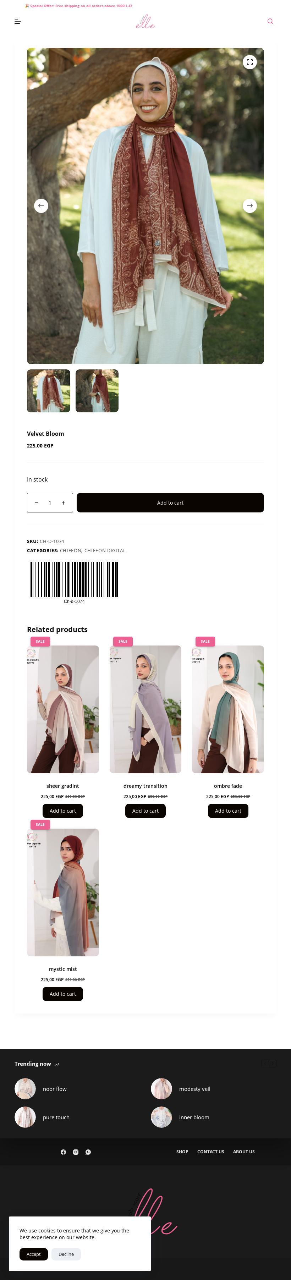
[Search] (270, 21)
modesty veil (194, 1088)
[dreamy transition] (146, 709)
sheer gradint (62, 785)
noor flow (55, 1088)
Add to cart (170, 502)
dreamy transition (145, 785)
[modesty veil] (161, 1088)
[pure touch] (25, 1117)
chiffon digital (105, 550)
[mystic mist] (63, 892)
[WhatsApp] (88, 1152)
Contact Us (210, 1152)
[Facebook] (63, 1152)
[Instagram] (75, 1152)
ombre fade (228, 785)
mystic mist (63, 969)
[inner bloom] (161, 1117)
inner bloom (194, 1117)
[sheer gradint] (63, 709)
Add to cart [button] (63, 810)
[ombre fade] (228, 709)
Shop (182, 1152)
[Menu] (18, 21)
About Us (244, 1152)
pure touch (56, 1117)
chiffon (71, 550)
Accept (34, 1254)
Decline (66, 1254)
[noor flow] (25, 1088)
